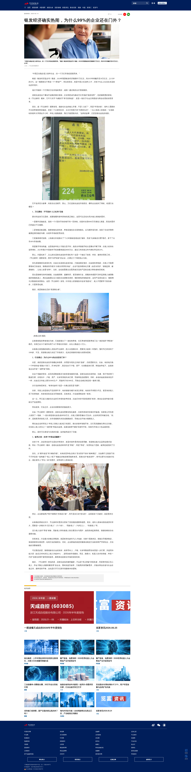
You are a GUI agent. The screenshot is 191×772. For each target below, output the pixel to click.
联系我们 (78, 759)
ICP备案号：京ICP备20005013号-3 (33, 767)
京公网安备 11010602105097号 (34, 769)
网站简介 (42, 759)
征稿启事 (113, 759)
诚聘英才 (149, 759)
